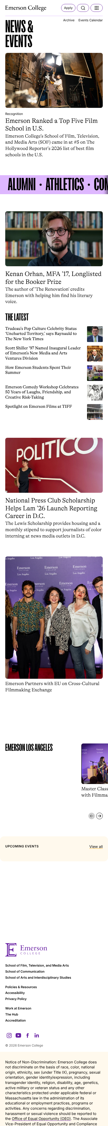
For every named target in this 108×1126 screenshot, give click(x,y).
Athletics (65, 184)
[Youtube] (18, 1035)
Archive (68, 20)
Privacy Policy (16, 999)
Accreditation (15, 1020)
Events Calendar (90, 20)
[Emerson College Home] (26, 8)
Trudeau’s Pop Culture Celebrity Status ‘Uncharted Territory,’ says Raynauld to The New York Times (41, 333)
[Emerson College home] (54, 950)
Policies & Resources (21, 987)
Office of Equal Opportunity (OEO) (41, 1119)
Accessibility (15, 993)
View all (96, 846)
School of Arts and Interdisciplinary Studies (38, 977)
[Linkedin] (37, 1035)
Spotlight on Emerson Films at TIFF (38, 406)
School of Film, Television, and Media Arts (37, 965)
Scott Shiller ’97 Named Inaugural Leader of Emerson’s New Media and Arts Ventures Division (43, 353)
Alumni (22, 184)
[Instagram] (9, 1035)
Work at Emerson (18, 1008)
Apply (68, 8)
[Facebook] (27, 1035)
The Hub (11, 1014)
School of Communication (25, 971)
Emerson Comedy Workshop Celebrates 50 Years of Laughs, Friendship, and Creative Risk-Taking (42, 392)
